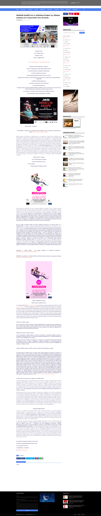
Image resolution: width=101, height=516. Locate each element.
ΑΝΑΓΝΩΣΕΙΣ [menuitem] (68, 9)
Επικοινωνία (83, 514)
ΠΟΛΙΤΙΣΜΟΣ (23, 13)
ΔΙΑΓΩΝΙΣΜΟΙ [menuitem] (56, 9)
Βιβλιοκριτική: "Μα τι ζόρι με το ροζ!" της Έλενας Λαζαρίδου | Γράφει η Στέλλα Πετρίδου (76, 506)
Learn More (73, 2)
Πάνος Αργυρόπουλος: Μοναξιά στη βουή (75, 183)
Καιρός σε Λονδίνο (66, 36)
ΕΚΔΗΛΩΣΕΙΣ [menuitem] (30, 9)
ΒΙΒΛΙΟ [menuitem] (17, 9)
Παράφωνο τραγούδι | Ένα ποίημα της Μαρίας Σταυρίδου (76, 164)
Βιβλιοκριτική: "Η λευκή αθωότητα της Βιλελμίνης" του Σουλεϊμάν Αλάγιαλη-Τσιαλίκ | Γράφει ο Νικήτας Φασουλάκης (76, 136)
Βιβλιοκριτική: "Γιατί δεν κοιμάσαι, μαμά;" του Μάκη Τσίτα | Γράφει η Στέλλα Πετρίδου (75, 180)
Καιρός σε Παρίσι (66, 45)
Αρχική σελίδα (18, 13)
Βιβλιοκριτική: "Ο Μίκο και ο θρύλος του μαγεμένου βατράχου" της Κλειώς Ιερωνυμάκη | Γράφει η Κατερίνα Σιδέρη (76, 168)
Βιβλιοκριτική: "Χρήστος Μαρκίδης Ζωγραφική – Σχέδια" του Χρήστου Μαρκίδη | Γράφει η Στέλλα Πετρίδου (76, 147)
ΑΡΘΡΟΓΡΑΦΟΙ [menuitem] (75, 9)
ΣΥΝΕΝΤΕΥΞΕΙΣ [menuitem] (42, 9)
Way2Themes (25, 514)
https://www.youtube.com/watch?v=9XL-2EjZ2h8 (46, 373)
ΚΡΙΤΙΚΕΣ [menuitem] (36, 9)
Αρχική (75, 514)
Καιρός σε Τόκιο (66, 62)
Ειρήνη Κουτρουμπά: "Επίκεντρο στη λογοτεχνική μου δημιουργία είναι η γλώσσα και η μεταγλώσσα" (76, 153)
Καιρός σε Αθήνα (66, 71)
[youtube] (76, 14)
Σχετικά (79, 514)
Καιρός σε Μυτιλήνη (66, 79)
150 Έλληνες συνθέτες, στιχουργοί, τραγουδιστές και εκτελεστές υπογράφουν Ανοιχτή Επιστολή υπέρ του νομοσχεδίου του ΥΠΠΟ (76, 142)
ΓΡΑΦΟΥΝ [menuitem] (62, 9)
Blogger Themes (33, 514)
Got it (78, 2)
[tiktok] (82, 14)
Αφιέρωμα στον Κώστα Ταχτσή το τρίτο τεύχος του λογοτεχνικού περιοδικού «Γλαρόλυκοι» (76, 501)
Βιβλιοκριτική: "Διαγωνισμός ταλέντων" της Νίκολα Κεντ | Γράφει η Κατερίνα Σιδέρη (75, 496)
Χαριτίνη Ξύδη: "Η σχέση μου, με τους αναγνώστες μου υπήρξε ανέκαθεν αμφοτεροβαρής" (74, 174)
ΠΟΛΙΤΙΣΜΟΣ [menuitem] (23, 9)
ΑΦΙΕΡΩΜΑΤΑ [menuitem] (49, 9)
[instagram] (71, 14)
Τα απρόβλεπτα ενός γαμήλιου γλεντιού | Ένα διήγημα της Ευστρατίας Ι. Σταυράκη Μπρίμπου (76, 159)
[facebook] (65, 14)
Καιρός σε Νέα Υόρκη (66, 54)
